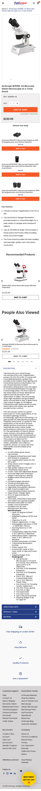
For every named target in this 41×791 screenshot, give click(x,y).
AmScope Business (29, 695)
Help (4, 695)
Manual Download (10, 718)
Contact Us (7, 698)
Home (4, 9)
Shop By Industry (28, 698)
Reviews (7, 617)
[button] (29, 779)
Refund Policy (26, 740)
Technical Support (10, 709)
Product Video (10, 612)
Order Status (8, 721)
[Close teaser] (21, 771)
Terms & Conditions (29, 737)
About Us (25, 734)
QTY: (5, 103)
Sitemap (24, 748)
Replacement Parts (11, 707)
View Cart (7, 740)
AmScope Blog (27, 721)
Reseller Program (10, 745)
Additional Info (10, 607)
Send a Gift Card (9, 748)
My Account (7, 742)
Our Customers (27, 745)
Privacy (24, 742)
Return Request (9, 701)
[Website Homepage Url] (20, 3)
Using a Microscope (29, 707)
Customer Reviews (29, 724)
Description (9, 368)
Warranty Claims (10, 704)
